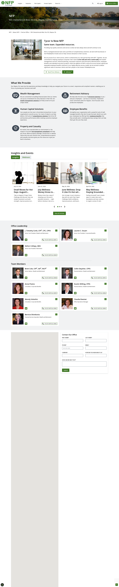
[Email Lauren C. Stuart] (75, 240)
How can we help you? (69, 360)
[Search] (93, 3)
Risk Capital (37, 3)
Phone (64, 345)
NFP (10, 32)
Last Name (88, 337)
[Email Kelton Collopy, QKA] (26, 255)
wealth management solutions (29, 100)
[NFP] (7, 3)
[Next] (64, 206)
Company (65, 352)
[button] (17, 235)
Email (87, 345)
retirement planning (94, 97)
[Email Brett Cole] (26, 278)
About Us (57, 3)
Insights (20, 3)
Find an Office (112, 3)
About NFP (16, 32)
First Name (65, 337)
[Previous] (54, 206)
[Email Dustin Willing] (75, 293)
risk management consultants (41, 131)
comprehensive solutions (40, 116)
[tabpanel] (59, 188)
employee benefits (95, 116)
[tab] (15, 157)
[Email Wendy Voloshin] (26, 308)
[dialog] (2, 584)
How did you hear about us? (93, 352)
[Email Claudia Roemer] (75, 308)
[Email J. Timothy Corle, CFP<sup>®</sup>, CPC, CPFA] (26, 240)
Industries (28, 3)
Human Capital (48, 3)
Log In (101, 3)
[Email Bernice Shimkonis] (26, 324)
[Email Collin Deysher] (75, 278)
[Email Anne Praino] (26, 293)
